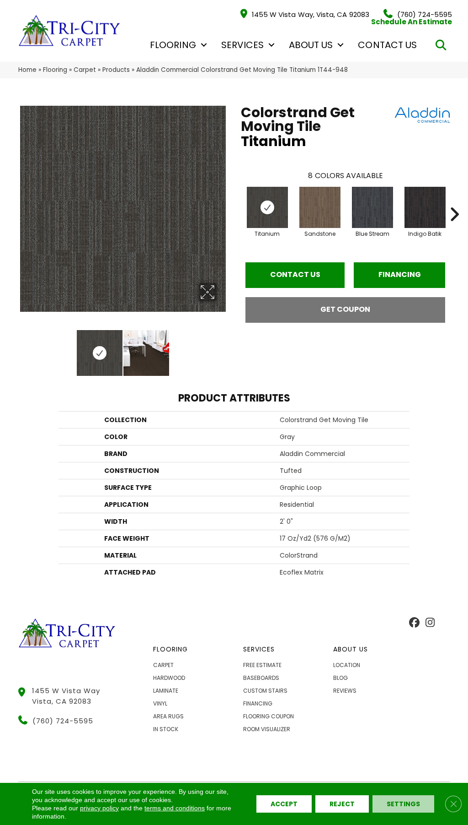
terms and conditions (174, 808)
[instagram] (430, 623)
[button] (204, 45)
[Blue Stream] (372, 207)
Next (222, 348)
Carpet (85, 69)
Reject (342, 804)
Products (116, 69)
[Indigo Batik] (425, 207)
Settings (403, 804)
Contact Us (387, 44)
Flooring (173, 44)
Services (242, 44)
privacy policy (99, 808)
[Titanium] (267, 207)
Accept (284, 804)
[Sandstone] (320, 207)
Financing (399, 274)
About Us (311, 44)
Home (27, 69)
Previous (22, 348)
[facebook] (414, 623)
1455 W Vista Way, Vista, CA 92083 (310, 14)
